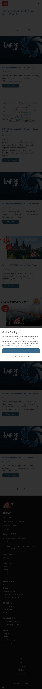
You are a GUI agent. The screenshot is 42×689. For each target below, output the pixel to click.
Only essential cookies (21, 356)
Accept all (21, 351)
